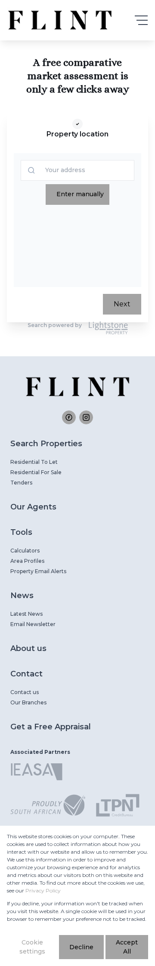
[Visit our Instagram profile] (86, 417)
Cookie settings (32, 946)
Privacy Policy (43, 890)
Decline (81, 947)
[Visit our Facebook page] (69, 417)
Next (122, 304)
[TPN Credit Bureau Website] (118, 807)
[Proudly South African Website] (47, 806)
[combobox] (48, 170)
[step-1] (77, 124)
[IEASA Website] (36, 773)
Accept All (127, 946)
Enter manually (80, 194)
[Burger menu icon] (141, 20)
